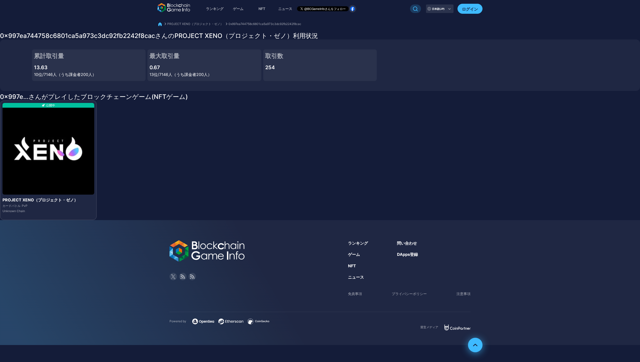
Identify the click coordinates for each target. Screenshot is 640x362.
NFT (261, 8)
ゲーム (238, 8)
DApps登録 (407, 254)
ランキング (215, 8)
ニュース (356, 277)
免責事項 (355, 294)
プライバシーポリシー (409, 294)
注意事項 (463, 294)
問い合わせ (407, 243)
